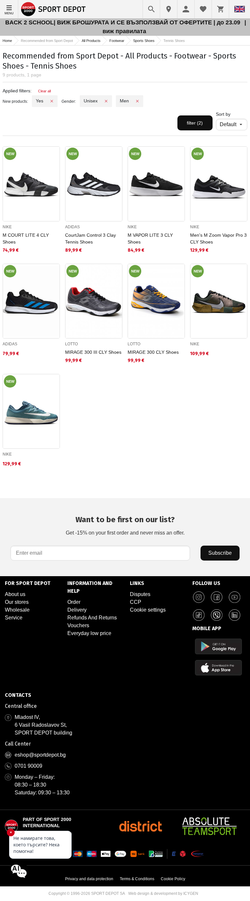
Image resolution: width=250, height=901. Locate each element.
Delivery (77, 610)
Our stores (17, 602)
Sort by (223, 114)
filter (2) (195, 123)
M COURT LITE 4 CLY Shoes (26, 238)
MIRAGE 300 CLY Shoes (153, 352)
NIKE (7, 227)
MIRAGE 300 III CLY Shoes (93, 352)
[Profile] (185, 9)
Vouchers (78, 625)
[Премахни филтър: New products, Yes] (52, 101)
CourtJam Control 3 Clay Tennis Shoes (90, 238)
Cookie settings (148, 610)
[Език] (239, 9)
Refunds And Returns (92, 617)
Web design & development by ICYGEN (163, 893)
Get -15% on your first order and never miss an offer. (125, 525)
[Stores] (168, 9)
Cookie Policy (173, 879)
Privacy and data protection (89, 879)
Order (73, 602)
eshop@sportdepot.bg (40, 755)
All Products (91, 41)
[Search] (151, 9)
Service (13, 617)
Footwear (116, 41)
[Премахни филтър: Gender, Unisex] (106, 101)
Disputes (140, 594)
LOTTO (71, 344)
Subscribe (220, 553)
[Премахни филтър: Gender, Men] (137, 101)
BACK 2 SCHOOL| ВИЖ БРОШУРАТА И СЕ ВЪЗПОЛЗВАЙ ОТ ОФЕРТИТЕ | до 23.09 (123, 22)
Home (7, 41)
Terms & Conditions (137, 879)
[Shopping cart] (220, 9)
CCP (135, 602)
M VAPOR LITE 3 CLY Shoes (150, 238)
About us (15, 594)
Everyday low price (89, 633)
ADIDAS (72, 227)
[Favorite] (203, 9)
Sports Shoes (144, 41)
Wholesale (17, 610)
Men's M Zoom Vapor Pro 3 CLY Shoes (218, 238)
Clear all (44, 91)
